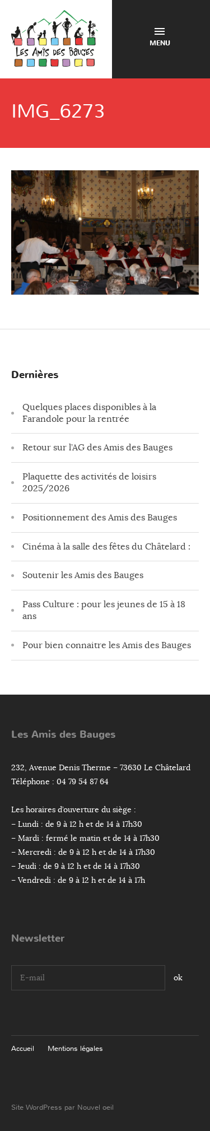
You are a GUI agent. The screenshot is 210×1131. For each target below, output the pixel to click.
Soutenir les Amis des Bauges (82, 575)
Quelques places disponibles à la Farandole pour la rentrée (89, 413)
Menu (160, 43)
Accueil (22, 1048)
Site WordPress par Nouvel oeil (62, 1107)
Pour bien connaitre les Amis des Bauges (106, 645)
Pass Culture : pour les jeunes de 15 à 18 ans (103, 610)
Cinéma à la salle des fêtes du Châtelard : (106, 546)
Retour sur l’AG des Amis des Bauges (97, 447)
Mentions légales (75, 1048)
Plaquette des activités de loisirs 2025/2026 (89, 482)
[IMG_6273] (105, 286)
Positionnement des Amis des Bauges (99, 517)
